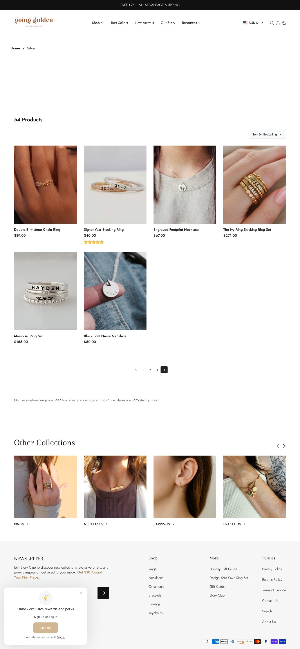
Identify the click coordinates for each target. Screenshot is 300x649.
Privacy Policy (272, 568)
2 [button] (150, 370)
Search (267, 611)
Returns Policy (272, 579)
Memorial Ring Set (28, 336)
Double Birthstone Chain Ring (37, 229)
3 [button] (157, 370)
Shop (96, 22)
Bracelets (154, 595)
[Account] (278, 23)
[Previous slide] (277, 446)
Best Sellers (119, 22)
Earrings (154, 604)
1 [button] (143, 370)
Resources (189, 22)
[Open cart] (284, 23)
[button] (253, 23)
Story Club (217, 595)
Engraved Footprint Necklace (176, 229)
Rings (152, 568)
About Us (269, 621)
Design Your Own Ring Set (229, 577)
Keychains (155, 612)
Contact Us (270, 600)
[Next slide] (284, 446)
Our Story (168, 22)
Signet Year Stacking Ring (104, 229)
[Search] (272, 23)
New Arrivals (144, 22)
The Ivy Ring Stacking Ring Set (247, 229)
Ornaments (156, 586)
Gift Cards (217, 586)
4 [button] (164, 370)
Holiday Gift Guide (223, 568)
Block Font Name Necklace (105, 336)
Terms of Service (274, 590)
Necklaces (155, 577)
